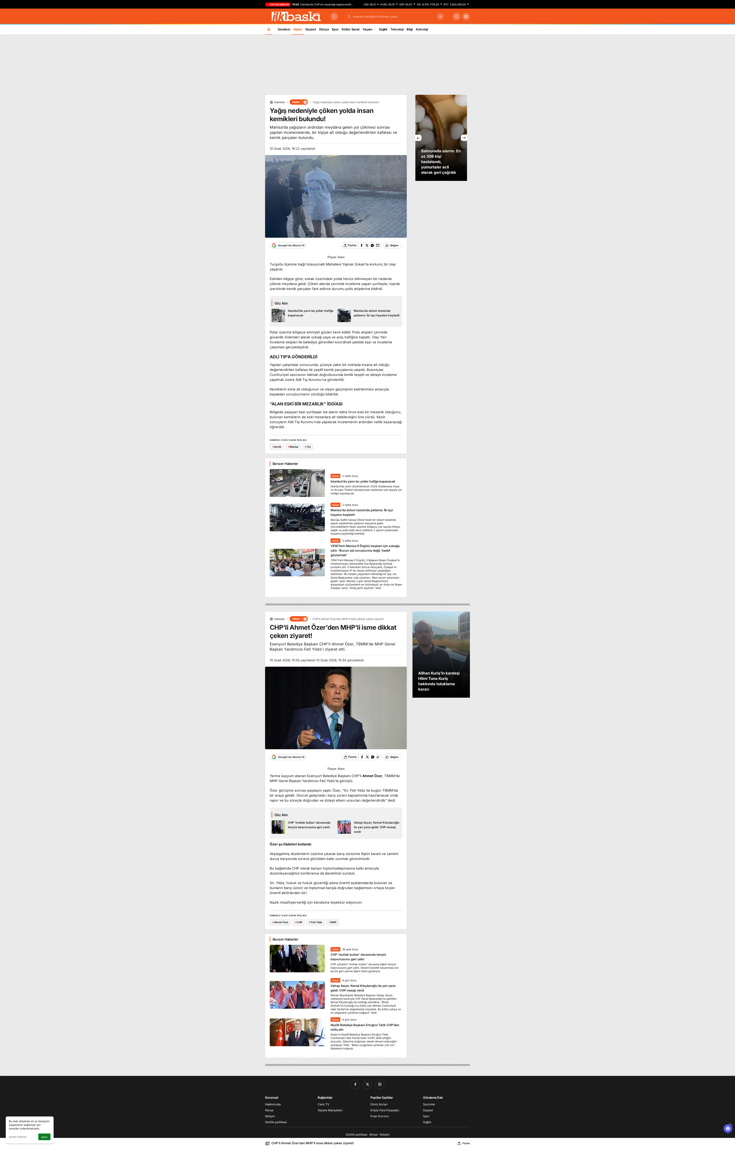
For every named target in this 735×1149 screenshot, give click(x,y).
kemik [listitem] (276, 446)
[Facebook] (355, 1084)
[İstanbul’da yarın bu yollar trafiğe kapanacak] (303, 315)
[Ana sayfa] (268, 29)
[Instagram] (379, 1084)
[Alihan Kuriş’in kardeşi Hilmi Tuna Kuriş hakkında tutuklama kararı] (441, 655)
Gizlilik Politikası (17, 1136)
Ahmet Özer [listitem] (280, 922)
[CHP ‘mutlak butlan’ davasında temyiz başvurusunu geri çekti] (303, 827)
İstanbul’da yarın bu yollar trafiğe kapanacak (363, 481)
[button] (466, 16)
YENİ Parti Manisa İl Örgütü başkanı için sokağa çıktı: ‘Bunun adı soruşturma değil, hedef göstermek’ (365, 550)
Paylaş (466, 1143)
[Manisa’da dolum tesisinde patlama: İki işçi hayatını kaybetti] (368, 315)
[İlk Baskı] (296, 16)
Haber (335, 476)
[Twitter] (367, 1084)
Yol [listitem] (307, 446)
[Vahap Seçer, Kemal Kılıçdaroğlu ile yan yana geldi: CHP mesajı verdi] (368, 827)
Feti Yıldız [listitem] (315, 922)
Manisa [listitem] (293, 446)
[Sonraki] (464, 138)
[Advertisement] (367, 64)
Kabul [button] (44, 1137)
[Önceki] (418, 138)
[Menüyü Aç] (334, 16)
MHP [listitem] (332, 922)
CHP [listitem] (298, 922)
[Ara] (456, 16)
